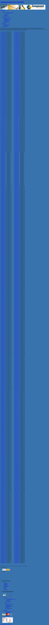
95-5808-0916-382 (3, 378)
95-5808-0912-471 (17, 247)
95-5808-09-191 (16, 158)
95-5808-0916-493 (17, 389)
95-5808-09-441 (16, 177)
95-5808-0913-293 (17, 270)
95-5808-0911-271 (17, 196)
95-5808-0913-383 (17, 276)
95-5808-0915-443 (17, 348)
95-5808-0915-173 (17, 325)
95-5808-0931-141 (17, 424)
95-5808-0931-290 (3, 439)
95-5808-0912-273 (17, 231)
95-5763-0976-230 (3, 94)
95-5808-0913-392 (3, 278)
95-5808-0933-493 (17, 525)
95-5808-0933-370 (3, 511)
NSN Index (6, 25)
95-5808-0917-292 (3, 406)
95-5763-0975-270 (3, 64)
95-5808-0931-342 (3, 442)
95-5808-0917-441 (17, 415)
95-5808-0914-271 (17, 298)
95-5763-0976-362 (3, 106)
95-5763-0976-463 (17, 114)
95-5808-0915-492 (3, 355)
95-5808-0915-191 (17, 328)
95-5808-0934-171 (17, 528)
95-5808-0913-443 (17, 280)
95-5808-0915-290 (3, 337)
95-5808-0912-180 (3, 224)
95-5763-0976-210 (3, 92)
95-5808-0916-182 (3, 361)
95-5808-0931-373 (17, 444)
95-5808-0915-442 (3, 348)
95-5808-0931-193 (17, 431)
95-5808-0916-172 (3, 359)
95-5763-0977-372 (3, 142)
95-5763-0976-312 (3, 102)
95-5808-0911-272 (3, 197)
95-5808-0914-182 (3, 293)
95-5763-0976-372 (3, 108)
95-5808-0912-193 (17, 227)
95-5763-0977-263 (17, 131)
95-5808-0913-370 (3, 273)
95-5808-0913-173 (17, 257)
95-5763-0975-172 (3, 57)
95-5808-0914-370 (3, 307)
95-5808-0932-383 (17, 480)
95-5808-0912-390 (3, 243)
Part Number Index (7, 24)
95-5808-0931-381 (17, 445)
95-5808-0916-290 (3, 371)
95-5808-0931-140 (3, 424)
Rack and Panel (6, 20)
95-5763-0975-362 (3, 72)
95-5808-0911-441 (17, 211)
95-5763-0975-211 (17, 58)
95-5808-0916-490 (3, 388)
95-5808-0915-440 (3, 347)
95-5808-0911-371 (17, 205)
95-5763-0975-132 (3, 53)
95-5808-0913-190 (3, 260)
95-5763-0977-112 (3, 119)
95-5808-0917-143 (17, 391)
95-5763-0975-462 (3, 80)
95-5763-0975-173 (17, 57)
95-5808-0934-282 (3, 540)
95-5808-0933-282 (3, 506)
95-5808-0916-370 (3, 375)
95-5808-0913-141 (17, 254)
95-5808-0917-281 (17, 403)
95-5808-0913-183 (17, 259)
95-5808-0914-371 (17, 307)
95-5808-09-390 (3, 175)
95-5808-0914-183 (17, 293)
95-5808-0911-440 (3, 211)
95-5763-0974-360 (3, 37)
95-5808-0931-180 (3, 428)
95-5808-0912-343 (17, 238)
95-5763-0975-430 (3, 77)
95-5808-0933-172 (3, 495)
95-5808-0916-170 (3, 358)
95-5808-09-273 (16, 163)
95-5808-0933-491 (17, 524)
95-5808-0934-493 (17, 559)
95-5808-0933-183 (17, 497)
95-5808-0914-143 (17, 289)
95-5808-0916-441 (17, 381)
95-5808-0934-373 (17, 546)
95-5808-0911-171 (17, 188)
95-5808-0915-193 (17, 329)
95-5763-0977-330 (3, 137)
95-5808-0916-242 (3, 365)
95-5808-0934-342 (3, 544)
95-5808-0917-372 (3, 410)
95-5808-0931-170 (3, 426)
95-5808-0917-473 (17, 419)
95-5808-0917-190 (3, 396)
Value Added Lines (7, 22)
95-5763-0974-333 (17, 36)
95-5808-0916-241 (17, 364)
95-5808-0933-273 (17, 504)
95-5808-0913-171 (17, 256)
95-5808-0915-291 (17, 337)
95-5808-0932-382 (3, 480)
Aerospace (5, 582)
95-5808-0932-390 (3, 481)
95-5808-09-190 (3, 158)
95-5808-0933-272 (3, 504)
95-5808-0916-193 (17, 363)
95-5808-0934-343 (17, 544)
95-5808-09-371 (16, 171)
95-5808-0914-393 (17, 312)
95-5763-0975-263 (17, 63)
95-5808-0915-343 (17, 340)
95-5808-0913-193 (17, 261)
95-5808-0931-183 (17, 429)
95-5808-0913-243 (17, 263)
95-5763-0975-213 (17, 59)
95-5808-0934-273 (17, 538)
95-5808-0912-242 (3, 229)
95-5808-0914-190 (3, 294)
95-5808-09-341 (16, 169)
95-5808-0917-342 (3, 408)
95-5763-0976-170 (3, 90)
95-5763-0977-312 (3, 136)
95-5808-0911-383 (17, 208)
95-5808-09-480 (3, 181)
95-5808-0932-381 (17, 479)
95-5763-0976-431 (17, 111)
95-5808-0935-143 (17, 561)
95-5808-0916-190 (3, 362)
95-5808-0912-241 (17, 228)
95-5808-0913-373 (17, 274)
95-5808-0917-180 (3, 394)
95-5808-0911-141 (17, 186)
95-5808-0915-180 (3, 326)
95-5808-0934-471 (17, 554)
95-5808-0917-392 (3, 414)
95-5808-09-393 (16, 176)
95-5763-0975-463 (17, 80)
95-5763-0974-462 (3, 46)
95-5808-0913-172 (3, 257)
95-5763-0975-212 (3, 59)
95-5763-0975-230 (3, 60)
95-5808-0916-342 (3, 374)
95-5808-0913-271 (17, 264)
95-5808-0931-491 (17, 456)
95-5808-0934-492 (3, 559)
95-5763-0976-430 (3, 111)
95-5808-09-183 (16, 157)
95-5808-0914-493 (17, 321)
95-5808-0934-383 (17, 548)
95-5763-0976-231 (17, 94)
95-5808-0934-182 (3, 531)
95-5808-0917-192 (3, 397)
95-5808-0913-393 (17, 278)
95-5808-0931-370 (3, 443)
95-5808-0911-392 (3, 210)
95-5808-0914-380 (3, 309)
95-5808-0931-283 (17, 438)
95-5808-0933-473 (17, 521)
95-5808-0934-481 (17, 556)
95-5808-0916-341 (17, 373)
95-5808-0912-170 (3, 222)
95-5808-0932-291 (17, 473)
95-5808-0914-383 (17, 310)
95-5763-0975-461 (17, 79)
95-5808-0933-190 (3, 498)
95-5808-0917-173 (17, 393)
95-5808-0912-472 (3, 248)
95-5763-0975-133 (17, 53)
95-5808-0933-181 (17, 496)
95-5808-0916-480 (3, 386)
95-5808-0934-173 (17, 529)
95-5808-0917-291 (17, 405)
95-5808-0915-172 (3, 325)
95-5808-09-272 (3, 163)
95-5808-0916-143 (17, 357)
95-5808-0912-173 (17, 223)
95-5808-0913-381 (17, 275)
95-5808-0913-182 (3, 259)
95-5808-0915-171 (17, 324)
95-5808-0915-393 (17, 346)
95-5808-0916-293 (17, 372)
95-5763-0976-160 (3, 88)
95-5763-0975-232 (3, 61)
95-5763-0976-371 (17, 107)
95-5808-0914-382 (3, 310)
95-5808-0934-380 (3, 547)
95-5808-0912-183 (17, 225)
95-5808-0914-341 (17, 305)
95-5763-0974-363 (17, 38)
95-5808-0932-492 (3, 491)
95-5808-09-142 (3, 153)
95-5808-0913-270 (3, 264)
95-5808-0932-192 (3, 465)
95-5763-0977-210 (3, 126)
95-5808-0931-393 (17, 448)
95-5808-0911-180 (3, 190)
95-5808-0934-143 (17, 527)
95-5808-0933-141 (17, 492)
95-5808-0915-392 (3, 346)
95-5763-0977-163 (17, 123)
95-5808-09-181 (16, 156)
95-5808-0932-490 (3, 490)
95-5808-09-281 (16, 164)
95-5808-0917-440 (3, 415)
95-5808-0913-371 (17, 273)
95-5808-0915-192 (3, 329)
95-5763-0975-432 (3, 78)
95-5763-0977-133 (17, 121)
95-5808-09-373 (16, 172)
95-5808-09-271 (16, 162)
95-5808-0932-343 (17, 476)
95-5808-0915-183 (17, 327)
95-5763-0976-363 (17, 106)
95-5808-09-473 (16, 180)
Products (5, 603)
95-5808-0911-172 (3, 189)
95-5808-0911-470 (3, 213)
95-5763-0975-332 (3, 70)
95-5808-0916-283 (17, 370)
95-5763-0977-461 (17, 147)
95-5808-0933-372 (3, 512)
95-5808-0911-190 (3, 192)
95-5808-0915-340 (3, 339)
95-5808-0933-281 (17, 505)
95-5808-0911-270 (3, 196)
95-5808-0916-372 (3, 376)
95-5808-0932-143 (17, 459)
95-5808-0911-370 (3, 205)
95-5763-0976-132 (3, 87)
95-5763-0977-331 (17, 137)
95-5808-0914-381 (17, 309)
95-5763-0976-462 (3, 114)
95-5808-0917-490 (3, 422)
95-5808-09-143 (16, 153)
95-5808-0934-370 (3, 545)
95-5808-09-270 (3, 162)
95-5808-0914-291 (17, 303)
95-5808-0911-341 (17, 203)
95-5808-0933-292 (3, 508)
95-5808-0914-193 (17, 295)
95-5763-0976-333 (17, 104)
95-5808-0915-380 (3, 343)
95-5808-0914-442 (3, 314)
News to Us (8, 13)
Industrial (5, 585)
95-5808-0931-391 (17, 447)
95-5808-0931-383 (17, 446)
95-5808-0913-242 (3, 263)
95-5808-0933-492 (3, 525)
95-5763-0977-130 (3, 120)
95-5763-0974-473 (17, 48)
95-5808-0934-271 (17, 537)
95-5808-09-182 (3, 157)
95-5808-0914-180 (3, 292)
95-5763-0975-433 (17, 78)
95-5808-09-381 (16, 173)
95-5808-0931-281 (17, 437)
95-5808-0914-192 (3, 295)
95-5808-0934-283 (17, 540)
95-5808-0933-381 (17, 513)
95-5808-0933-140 (3, 492)
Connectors (6, 18)
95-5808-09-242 (3, 161)
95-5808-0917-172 (3, 393)
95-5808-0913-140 (3, 254)
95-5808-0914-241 (17, 296)
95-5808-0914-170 (3, 290)
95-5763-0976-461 (17, 113)
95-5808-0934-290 (3, 541)
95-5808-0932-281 (17, 471)
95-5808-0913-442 (3, 280)
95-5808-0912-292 (3, 236)
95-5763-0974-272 (3, 31)
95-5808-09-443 (16, 178)
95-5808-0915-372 (3, 342)
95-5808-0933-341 (17, 509)
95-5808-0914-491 (17, 320)
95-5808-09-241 (16, 160)
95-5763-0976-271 (17, 98)
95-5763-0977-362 (3, 140)
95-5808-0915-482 (3, 353)
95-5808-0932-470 (3, 486)
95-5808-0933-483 (17, 523)
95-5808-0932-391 (17, 481)
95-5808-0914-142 (3, 289)
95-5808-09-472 (3, 180)
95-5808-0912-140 (3, 220)
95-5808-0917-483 (17, 421)
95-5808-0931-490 (3, 456)
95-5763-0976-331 (17, 103)
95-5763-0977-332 (3, 138)
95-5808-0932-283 (17, 472)
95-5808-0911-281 (17, 198)
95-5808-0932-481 (17, 488)
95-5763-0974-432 (3, 44)
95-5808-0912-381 (17, 241)
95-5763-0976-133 (17, 87)
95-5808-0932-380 (3, 479)
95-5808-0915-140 (3, 322)
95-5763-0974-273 (17, 31)
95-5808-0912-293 (17, 236)
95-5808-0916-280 (3, 369)
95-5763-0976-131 (17, 86)
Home (3, 11)
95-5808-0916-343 (17, 374)
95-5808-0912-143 (17, 221)
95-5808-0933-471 (17, 520)
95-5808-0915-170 (3, 324)
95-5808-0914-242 (3, 297)
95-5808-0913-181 (17, 258)
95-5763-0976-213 (17, 93)
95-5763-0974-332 (3, 36)
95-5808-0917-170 (3, 392)
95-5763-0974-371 (17, 39)
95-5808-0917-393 (17, 414)
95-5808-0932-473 (17, 487)
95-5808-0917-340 (3, 407)
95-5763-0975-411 (17, 75)
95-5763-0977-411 (17, 143)
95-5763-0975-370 (3, 73)
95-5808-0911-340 (3, 203)
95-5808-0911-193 (17, 193)
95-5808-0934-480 (3, 556)
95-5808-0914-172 (3, 291)
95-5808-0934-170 (3, 528)
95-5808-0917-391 (17, 413)
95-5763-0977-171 (17, 124)
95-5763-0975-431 (17, 77)
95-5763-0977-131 (17, 120)
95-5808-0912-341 (17, 237)
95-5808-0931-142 (3, 425)
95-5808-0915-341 (17, 339)
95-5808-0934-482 (3, 557)
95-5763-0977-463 (17, 148)
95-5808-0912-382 (3, 242)
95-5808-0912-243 (17, 229)
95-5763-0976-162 (3, 89)
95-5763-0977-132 (3, 121)
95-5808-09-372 (3, 172)
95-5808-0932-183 (17, 463)
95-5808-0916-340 (3, 373)
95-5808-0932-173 (17, 461)
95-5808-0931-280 (3, 437)
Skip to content (2, 10)
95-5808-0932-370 (3, 477)
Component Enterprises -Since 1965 (12, 2)
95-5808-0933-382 (3, 514)
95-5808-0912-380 (3, 241)
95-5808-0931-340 (3, 441)
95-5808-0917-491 (17, 422)
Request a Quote (4, 26)
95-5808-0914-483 (17, 319)
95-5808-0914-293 (17, 304)
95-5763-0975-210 (3, 58)
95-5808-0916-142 (3, 357)
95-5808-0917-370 (3, 409)
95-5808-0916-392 (3, 380)
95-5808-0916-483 (17, 387)
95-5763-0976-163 (17, 89)
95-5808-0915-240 (3, 330)
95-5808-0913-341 (17, 271)
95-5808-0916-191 (17, 362)
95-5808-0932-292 (3, 474)
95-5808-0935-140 (3, 560)
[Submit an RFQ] (6, 570)
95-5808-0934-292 (3, 542)
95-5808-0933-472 (3, 521)
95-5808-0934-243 (17, 536)
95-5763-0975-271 (17, 64)
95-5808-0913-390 (3, 277)
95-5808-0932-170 (3, 460)
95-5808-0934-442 (3, 553)
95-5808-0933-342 (3, 510)
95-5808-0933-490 (3, 524)
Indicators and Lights (7, 19)
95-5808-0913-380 (3, 275)
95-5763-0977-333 (17, 138)
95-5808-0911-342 (3, 204)
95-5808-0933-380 (3, 513)
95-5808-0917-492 (3, 423)
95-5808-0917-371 (17, 409)
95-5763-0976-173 (17, 91)
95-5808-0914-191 (17, 294)
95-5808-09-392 (3, 176)
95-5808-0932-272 (3, 470)
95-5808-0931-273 (17, 436)
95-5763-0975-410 (3, 75)
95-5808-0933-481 (17, 522)
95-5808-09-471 (16, 179)
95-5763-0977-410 (3, 143)
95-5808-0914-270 (3, 298)
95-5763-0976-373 (17, 108)
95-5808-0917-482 (3, 421)
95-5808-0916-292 (3, 372)
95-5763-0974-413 (17, 42)
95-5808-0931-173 (17, 427)
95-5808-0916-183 (17, 361)
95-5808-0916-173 (17, 359)
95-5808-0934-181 (17, 530)
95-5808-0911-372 (3, 206)
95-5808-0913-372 (3, 274)
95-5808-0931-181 (17, 428)
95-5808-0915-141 (17, 322)
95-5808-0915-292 (3, 338)
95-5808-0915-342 (3, 340)
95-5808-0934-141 (17, 526)
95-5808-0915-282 (3, 336)
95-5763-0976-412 (3, 110)
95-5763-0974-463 (17, 46)
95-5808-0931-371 (17, 443)
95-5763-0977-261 (17, 130)
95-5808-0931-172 (3, 427)
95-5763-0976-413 (17, 110)
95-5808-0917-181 (17, 394)
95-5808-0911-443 (17, 212)
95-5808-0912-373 (17, 240)
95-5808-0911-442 (3, 212)
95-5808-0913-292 (3, 270)
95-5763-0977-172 (3, 125)
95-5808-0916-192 (3, 363)
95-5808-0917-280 (3, 403)
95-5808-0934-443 (17, 553)
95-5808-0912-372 (3, 240)
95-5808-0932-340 (3, 475)
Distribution (6, 584)
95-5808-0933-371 (17, 511)
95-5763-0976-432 (3, 112)
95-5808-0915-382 (3, 344)
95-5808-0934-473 (17, 555)
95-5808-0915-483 (17, 353)
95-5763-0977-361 (17, 139)
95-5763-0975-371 (17, 73)
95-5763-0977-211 (17, 126)
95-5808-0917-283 (17, 404)
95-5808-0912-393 (17, 244)
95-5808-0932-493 (17, 491)
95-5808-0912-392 (3, 244)
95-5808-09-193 (16, 159)
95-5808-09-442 (3, 178)
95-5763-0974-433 (17, 44)
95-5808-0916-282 (3, 370)
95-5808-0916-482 (3, 387)
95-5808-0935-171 (17, 562)
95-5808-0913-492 (3, 287)
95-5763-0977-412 (3, 144)
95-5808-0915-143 (17, 323)
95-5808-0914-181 (17, 292)
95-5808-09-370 (3, 171)
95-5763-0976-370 (3, 107)
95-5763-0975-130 (3, 52)
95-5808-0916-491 (17, 388)
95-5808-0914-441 (17, 313)
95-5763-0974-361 (17, 37)
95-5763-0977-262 (3, 131)
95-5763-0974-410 (3, 41)
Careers (5, 14)
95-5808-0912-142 (3, 221)
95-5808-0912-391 (17, 243)
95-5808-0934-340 (3, 543)
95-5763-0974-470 (3, 47)
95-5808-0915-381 (17, 343)
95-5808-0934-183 (17, 531)
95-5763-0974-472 (3, 48)
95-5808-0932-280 (3, 471)
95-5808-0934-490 (3, 558)
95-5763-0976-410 (3, 109)
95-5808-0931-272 (3, 436)
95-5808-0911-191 (17, 192)
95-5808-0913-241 (17, 262)
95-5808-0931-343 (17, 442)
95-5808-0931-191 (17, 430)
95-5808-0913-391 (17, 277)
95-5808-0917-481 (17, 420)
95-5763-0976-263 (17, 97)
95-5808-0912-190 (3, 226)
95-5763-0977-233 (17, 129)
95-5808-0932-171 (17, 460)
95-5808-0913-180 (3, 258)
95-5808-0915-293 (17, 338)
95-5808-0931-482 (3, 455)
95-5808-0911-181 (17, 190)
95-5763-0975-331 (17, 69)
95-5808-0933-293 (17, 508)
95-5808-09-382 (3, 174)
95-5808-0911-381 (17, 207)
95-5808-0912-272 (3, 231)
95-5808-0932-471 (17, 486)
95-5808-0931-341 (17, 441)
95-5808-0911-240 (3, 194)
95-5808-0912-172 (3, 223)
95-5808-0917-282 (3, 404)
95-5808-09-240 (3, 160)
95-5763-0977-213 (17, 127)
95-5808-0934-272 (3, 538)
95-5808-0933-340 (3, 509)
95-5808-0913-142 (3, 255)
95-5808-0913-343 (17, 272)
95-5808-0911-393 (17, 210)
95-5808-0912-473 (17, 248)
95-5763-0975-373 (17, 74)
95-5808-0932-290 (3, 473)
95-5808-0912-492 (3, 253)
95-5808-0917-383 (17, 412)
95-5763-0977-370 (3, 141)
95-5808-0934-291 (17, 541)
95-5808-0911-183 (17, 191)
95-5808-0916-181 (17, 360)
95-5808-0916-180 (3, 360)
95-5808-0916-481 (17, 386)
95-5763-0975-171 (17, 56)
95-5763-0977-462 (3, 148)
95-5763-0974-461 (17, 45)
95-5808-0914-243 (17, 297)
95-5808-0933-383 (17, 514)
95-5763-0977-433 (17, 146)
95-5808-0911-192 (3, 193)
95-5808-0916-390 (3, 379)
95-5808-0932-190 (3, 464)
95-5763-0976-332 (3, 104)
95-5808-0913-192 (3, 261)
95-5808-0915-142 (3, 323)
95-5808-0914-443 (17, 314)
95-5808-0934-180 (3, 530)
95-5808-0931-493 (17, 457)
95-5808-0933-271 (17, 503)
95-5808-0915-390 (3, 345)
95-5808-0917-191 (17, 396)
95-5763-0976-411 (17, 109)
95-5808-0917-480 (3, 420)
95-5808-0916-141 (17, 356)
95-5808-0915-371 (17, 341)
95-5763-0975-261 (17, 62)
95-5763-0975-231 (17, 60)
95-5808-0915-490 (3, 354)
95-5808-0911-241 (17, 194)
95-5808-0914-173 (17, 291)
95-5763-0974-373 (17, 40)
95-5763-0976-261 (17, 96)
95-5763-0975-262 (3, 63)
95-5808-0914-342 (3, 306)
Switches (5, 21)
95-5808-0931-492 (3, 457)
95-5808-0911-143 (17, 187)
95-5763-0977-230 (3, 128)
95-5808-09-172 (3, 155)
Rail (4, 588)
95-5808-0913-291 (17, 269)
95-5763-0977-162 (3, 123)
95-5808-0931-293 (17, 440)
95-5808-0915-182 (3, 327)
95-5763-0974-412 (3, 42)
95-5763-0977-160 (3, 122)
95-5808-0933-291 (17, 507)
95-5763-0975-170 (3, 56)
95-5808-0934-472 (3, 555)
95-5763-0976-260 (3, 96)
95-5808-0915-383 (17, 344)
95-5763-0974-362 (3, 38)
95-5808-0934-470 (3, 554)
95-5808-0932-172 (3, 461)
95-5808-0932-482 (3, 489)
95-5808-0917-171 (17, 392)
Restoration (6, 589)
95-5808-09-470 (3, 179)
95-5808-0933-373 (17, 512)
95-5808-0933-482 (3, 523)
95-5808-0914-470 (3, 315)
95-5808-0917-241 (17, 398)
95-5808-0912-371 (17, 239)
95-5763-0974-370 (3, 39)
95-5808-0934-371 (17, 545)
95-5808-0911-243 (17, 195)
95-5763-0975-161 (17, 54)
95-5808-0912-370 (3, 239)
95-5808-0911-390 (3, 209)
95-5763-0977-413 (17, 144)
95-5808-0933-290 (3, 507)
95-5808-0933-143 (17, 493)
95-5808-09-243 (16, 161)
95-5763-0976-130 (3, 86)
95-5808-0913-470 (3, 281)
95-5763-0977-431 (17, 145)
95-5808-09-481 (16, 181)
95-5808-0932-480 (3, 488)
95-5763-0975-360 (3, 71)
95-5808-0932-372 (3, 478)
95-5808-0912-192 (3, 227)
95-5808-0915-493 (17, 355)
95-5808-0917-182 (3, 395)
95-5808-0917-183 (17, 395)
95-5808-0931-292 (3, 440)
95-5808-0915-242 (3, 331)
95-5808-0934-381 (17, 547)
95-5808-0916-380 (3, 377)
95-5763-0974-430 (3, 43)
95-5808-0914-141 (17, 288)
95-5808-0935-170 (3, 562)
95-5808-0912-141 (17, 220)
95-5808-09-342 (3, 170)
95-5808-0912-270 (3, 230)
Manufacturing (6, 586)
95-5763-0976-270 (3, 98)
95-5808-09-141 (16, 152)
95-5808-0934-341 (17, 543)
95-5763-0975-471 (17, 81)
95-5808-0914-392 (3, 312)
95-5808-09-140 (3, 152)
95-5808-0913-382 (3, 276)
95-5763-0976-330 (3, 103)
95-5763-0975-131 (17, 52)
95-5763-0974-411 (17, 41)
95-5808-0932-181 (17, 462)
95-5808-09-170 (3, 154)
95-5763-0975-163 (17, 55)
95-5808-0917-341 (17, 407)
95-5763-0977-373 (17, 142)
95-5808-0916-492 (3, 389)
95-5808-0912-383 (17, 242)
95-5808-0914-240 (3, 296)
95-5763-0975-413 (17, 76)
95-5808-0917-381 (17, 411)
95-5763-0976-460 (3, 113)
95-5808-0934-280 (3, 539)
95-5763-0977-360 (3, 139)
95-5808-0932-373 (17, 478)
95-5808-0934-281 (17, 539)
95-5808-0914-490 (3, 320)
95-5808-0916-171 (17, 358)
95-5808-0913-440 (3, 279)
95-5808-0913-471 (17, 281)
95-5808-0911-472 (3, 214)
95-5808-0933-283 (17, 506)
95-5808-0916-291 (17, 371)
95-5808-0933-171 (17, 494)
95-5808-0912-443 (17, 246)
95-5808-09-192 (3, 159)
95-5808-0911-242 (3, 195)
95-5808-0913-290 (3, 269)
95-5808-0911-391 (17, 209)
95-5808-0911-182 (3, 191)
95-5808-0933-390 (3, 515)
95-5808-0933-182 (3, 497)
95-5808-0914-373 (17, 308)
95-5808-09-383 (16, 174)
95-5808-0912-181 (17, 224)
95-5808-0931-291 (17, 439)
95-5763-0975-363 (17, 72)
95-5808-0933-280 (3, 505)
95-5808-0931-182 (3, 429)
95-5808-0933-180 (3, 496)
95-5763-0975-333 (17, 70)
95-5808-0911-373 (17, 206)
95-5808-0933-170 (3, 494)
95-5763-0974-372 (3, 40)
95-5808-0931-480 (3, 454)
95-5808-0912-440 (3, 245)
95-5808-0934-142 (3, 527)
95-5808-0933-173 (17, 495)
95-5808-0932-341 (17, 475)
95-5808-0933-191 (17, 498)
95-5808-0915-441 (17, 347)
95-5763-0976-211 (17, 92)
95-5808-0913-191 (17, 260)
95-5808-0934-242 (3, 536)
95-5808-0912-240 (3, 228)
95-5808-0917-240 (3, 398)
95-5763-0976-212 (3, 93)
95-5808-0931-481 (17, 454)
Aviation (5, 583)
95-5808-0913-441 (17, 279)
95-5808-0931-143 (17, 425)
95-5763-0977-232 (3, 129)
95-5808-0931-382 (3, 446)
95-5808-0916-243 (17, 365)
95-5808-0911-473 (17, 214)
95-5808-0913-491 (17, 286)
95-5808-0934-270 (3, 537)
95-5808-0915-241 (17, 330)
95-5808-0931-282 (3, 438)
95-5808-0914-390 (3, 311)
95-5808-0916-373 (17, 376)
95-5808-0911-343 (17, 204)
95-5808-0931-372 (3, 444)
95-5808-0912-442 (3, 246)
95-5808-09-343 (16, 170)
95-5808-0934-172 (3, 529)
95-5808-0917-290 (3, 405)
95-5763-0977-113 (17, 119)
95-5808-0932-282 (3, 472)
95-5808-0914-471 (17, 315)
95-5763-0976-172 (3, 91)
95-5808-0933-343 (17, 510)
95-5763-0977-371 (17, 141)
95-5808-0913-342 (3, 272)
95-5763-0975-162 (3, 55)
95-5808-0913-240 (3, 262)
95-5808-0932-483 (17, 489)
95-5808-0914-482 (3, 319)
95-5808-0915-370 (3, 341)
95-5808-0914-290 (3, 303)
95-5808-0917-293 (17, 406)
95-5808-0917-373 (17, 410)
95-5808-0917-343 (17, 408)
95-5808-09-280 (3, 164)
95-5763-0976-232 (3, 95)
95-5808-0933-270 (3, 503)
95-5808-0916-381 (17, 377)
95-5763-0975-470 (3, 81)
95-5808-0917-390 (3, 413)
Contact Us (6, 15)
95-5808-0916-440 (3, 381)
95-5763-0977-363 (17, 140)
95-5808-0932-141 (17, 458)
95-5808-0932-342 (3, 476)
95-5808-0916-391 (17, 379)
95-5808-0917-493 (17, 423)
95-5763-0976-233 (17, 95)
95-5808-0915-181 (17, 326)
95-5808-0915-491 (17, 354)
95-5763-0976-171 (17, 90)
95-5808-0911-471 (17, 213)
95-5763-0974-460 (3, 45)
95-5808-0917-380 (3, 411)
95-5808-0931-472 (3, 453)
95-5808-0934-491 (17, 558)
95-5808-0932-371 (17, 477)
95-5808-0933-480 (3, 522)
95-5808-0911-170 (3, 188)
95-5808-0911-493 (17, 219)
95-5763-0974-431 (17, 43)
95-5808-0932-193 (17, 465)
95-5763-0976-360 (3, 105)
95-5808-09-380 (3, 173)
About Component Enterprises (8, 12)
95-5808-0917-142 (3, 391)
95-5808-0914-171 (17, 290)
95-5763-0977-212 (3, 127)
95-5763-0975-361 (17, 71)
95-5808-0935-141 (17, 560)
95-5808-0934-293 (17, 542)
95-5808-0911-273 (17, 197)
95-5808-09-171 (16, 154)
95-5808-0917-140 (3, 390)
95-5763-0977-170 (3, 124)
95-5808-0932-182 (3, 463)
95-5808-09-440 (3, 177)
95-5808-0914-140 (3, 288)
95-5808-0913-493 (17, 287)
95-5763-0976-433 (17, 112)
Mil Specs (3, 23)
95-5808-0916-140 (3, 356)
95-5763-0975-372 (3, 74)
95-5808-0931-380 (3, 445)
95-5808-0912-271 (17, 230)
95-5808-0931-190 (3, 430)
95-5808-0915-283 (17, 336)
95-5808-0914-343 (17, 306)
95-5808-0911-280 (3, 198)
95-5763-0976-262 (3, 97)
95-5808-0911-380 (3, 207)
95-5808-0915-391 (17, 345)
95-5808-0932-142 (3, 459)
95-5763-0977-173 (17, 125)
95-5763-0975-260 (3, 62)
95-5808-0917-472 (3, 419)
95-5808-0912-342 (3, 238)
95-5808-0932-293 (17, 474)
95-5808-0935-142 (3, 561)
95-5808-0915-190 (3, 328)
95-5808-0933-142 (3, 493)
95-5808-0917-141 (17, 390)
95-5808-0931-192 (3, 431)
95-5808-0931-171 (17, 426)
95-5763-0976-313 (17, 102)
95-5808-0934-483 (17, 557)
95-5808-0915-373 (17, 342)
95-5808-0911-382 (3, 208)
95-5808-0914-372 (3, 308)
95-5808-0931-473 (17, 453)
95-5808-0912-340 (3, 237)
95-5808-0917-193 (17, 397)
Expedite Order (6, 16)
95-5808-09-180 (3, 156)
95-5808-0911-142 (3, 187)
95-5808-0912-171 (17, 222)
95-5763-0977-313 (17, 136)
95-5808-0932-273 (17, 470)
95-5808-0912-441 (17, 245)
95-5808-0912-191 (17, 226)
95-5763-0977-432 (3, 146)
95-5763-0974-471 (17, 47)
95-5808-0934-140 (3, 526)
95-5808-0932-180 (3, 462)
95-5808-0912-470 (3, 247)
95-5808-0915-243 (17, 331)
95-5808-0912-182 (3, 225)
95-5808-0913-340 (3, 271)
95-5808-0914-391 (17, 311)
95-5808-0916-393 (17, 380)
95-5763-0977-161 (17, 122)
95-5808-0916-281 (17, 369)
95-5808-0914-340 (3, 305)
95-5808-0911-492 (3, 219)
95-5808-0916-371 (17, 375)
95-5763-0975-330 (3, 69)
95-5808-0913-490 (3, 286)
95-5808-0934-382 (3, 548)
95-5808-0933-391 (17, 515)
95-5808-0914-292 (3, 304)
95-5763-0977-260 (3, 130)
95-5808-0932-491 (17, 490)
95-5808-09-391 (16, 175)
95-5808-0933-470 (3, 520)
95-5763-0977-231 (17, 128)
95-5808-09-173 (16, 155)
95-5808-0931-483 (17, 455)
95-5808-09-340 (3, 169)
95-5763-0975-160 (3, 54)
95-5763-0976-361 (17, 105)
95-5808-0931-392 (3, 448)
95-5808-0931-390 (3, 447)
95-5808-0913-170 (3, 256)
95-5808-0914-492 (3, 321)
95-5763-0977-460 (3, 147)
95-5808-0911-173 (17, 189)
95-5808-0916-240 (3, 364)
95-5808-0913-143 (17, 255)
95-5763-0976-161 (17, 88)
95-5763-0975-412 (3, 76)
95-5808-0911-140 (3, 186)
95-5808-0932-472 (3, 487)
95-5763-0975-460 (3, 79)
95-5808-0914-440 (3, 313)
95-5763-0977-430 (3, 145)
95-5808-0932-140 (3, 458)
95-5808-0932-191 (17, 464)
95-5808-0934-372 (3, 546)
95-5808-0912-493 (17, 253)
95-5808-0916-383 (17, 378)
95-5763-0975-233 (17, 61)
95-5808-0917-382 (3, 412)
